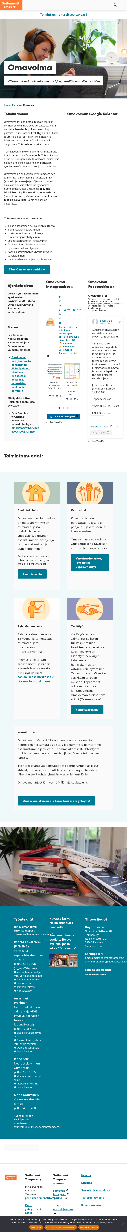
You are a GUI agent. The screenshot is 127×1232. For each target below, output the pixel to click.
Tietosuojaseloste (92, 1197)
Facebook (60, 1190)
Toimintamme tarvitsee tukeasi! (63, 14)
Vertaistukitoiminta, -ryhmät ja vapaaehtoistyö (89, 563)
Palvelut (16, 105)
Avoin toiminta (32, 574)
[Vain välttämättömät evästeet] (123, 1223)
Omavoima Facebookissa (101, 284)
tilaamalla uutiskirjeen (34, 681)
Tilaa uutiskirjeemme (63, 1209)
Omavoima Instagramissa (59, 284)
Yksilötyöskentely (87, 710)
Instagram (61, 1194)
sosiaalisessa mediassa (34, 677)
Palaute (86, 1175)
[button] (48, 370)
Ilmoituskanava (91, 1205)
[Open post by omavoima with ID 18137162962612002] (55, 371)
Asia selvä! (36, 1227)
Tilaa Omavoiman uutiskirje (27, 269)
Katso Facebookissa (101, 427)
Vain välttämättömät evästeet (60, 1227)
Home (7, 105)
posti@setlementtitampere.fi (43, 1198)
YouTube (60, 1198)
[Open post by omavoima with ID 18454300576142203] (72, 371)
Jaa (116, 427)
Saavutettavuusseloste (95, 1190)
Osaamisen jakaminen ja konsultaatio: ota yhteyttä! (56, 801)
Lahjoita (86, 1182)
